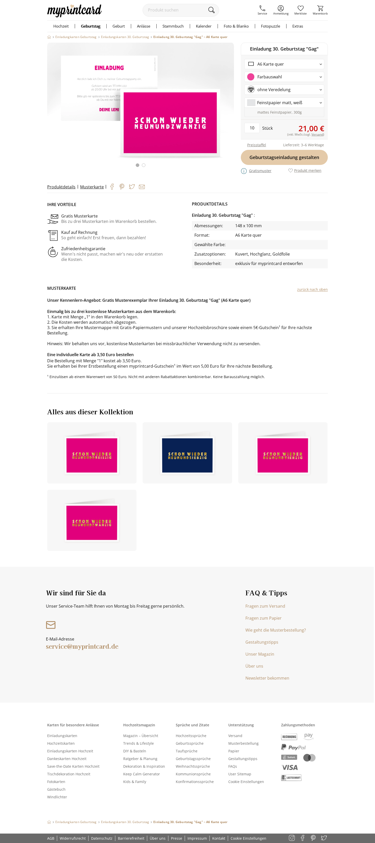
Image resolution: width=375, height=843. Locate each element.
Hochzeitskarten (61, 743)
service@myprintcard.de (82, 646)
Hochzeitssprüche (191, 735)
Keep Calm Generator (141, 774)
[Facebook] (112, 187)
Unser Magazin (259, 654)
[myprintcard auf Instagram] (292, 838)
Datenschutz (101, 838)
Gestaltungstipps (261, 642)
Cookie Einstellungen (246, 781)
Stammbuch (173, 26)
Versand (235, 735)
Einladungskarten (62, 735)
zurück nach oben (312, 289)
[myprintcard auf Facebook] (302, 838)
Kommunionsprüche (193, 774)
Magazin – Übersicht (140, 735)
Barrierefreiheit (131, 838)
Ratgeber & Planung (140, 758)
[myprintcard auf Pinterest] (313, 838)
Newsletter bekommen (267, 678)
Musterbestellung (243, 743)
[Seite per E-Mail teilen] (142, 187)
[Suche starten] (211, 10)
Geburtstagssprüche (193, 758)
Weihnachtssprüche (193, 766)
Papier (233, 751)
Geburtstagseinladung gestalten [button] (284, 157)
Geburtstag (90, 26)
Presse (176, 838)
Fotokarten (56, 781)
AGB (50, 838)
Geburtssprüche (190, 743)
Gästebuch (56, 789)
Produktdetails (61, 187)
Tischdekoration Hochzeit (68, 774)
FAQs (232, 766)
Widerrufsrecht (73, 838)
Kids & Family (134, 781)
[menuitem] (262, 10)
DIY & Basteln (134, 751)
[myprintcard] (74, 16)
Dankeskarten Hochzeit (66, 758)
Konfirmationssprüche (195, 781)
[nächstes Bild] (228, 108)
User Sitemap (239, 774)
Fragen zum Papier (263, 618)
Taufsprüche (186, 751)
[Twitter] (132, 187)
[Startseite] (49, 37)
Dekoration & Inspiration (144, 766)
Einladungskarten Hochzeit (70, 751)
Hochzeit (61, 26)
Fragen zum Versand (265, 606)
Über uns (254, 666)
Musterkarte (92, 187)
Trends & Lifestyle (138, 743)
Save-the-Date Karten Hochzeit (73, 766)
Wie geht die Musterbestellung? (275, 630)
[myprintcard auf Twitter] (324, 838)
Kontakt (218, 838)
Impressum (197, 838)
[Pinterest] (122, 187)
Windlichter (57, 796)
